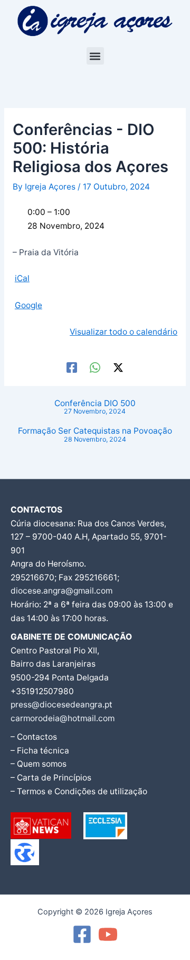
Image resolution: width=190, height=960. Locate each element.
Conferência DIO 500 (95, 407)
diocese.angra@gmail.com (61, 591)
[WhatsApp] (95, 367)
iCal (22, 278)
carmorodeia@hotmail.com (63, 718)
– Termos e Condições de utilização (79, 791)
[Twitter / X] (118, 367)
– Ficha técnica (40, 751)
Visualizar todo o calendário (123, 332)
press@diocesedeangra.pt (61, 704)
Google (28, 305)
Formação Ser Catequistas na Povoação (95, 435)
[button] (95, 56)
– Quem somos (38, 764)
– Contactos (34, 737)
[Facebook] (71, 367)
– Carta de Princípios (51, 778)
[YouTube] (108, 934)
